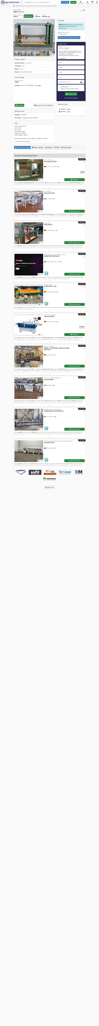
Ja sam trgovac (65, 86)
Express (21, 69)
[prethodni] (15, 37)
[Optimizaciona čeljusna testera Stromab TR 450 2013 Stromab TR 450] (28, 451)
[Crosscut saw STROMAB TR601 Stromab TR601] (28, 388)
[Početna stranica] (13, 5)
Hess (23, 66)
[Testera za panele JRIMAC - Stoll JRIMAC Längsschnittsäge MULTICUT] (28, 356)
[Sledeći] (53, 37)
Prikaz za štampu (38, 147)
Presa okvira (28, 63)
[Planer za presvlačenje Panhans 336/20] (28, 325)
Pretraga (65, 2)
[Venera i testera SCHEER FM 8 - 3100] (28, 295)
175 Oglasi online (62, 34)
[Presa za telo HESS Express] (28, 233)
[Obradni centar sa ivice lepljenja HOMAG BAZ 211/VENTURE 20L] (28, 419)
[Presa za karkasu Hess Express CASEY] (28, 170)
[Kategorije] (21, 2)
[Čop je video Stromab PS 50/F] (28, 201)
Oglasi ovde (50, 487)
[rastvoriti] (49, 187)
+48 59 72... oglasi (65, 109)
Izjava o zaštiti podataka (71, 98)
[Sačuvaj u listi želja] (81, 11)
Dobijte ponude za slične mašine (69, 89)
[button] (97, 2)
